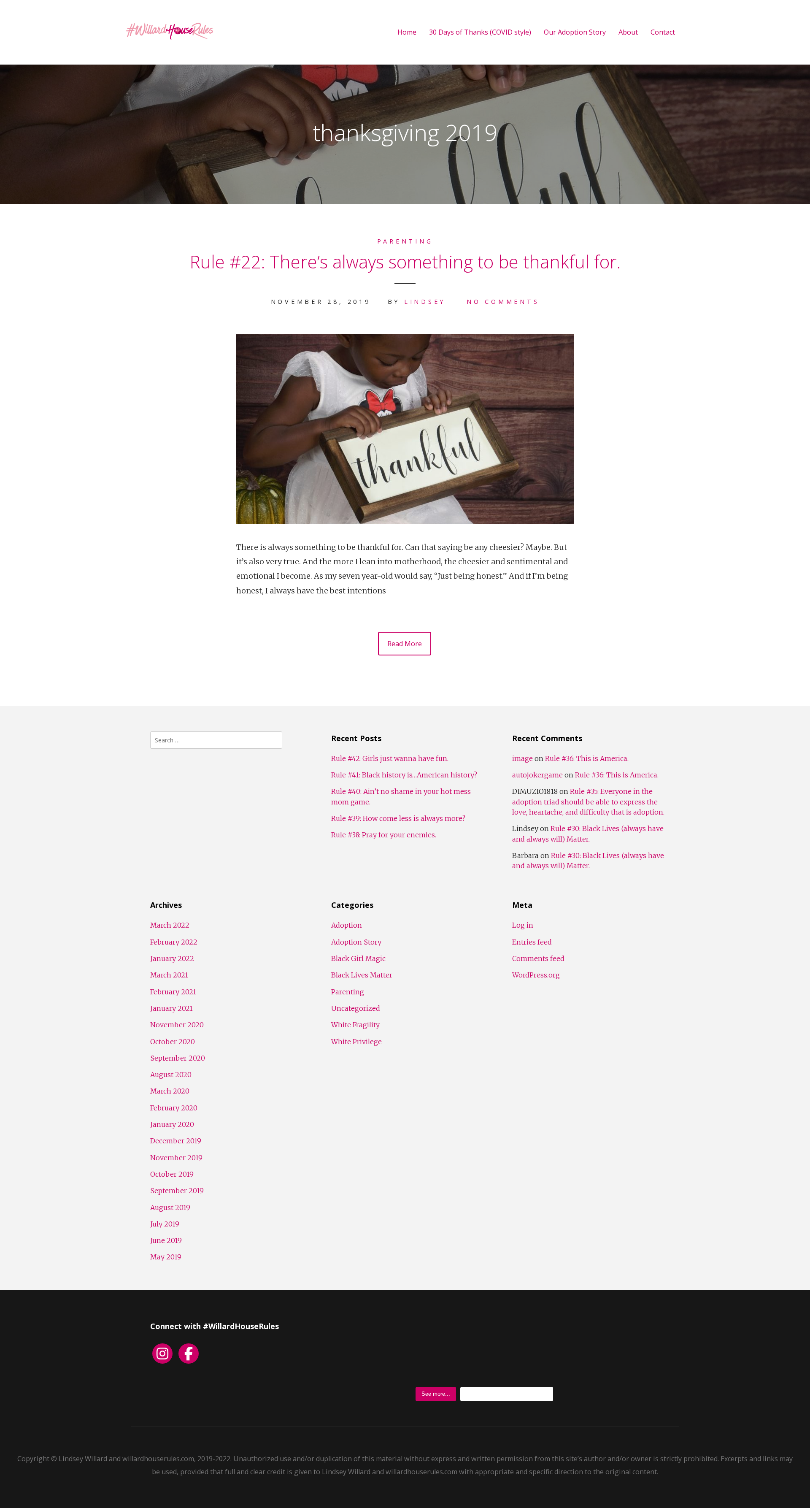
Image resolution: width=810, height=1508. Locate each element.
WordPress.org (536, 975)
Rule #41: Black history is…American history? (404, 775)
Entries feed (532, 942)
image (522, 758)
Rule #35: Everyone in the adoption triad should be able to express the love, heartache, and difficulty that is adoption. (588, 801)
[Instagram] (162, 1353)
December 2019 (175, 1141)
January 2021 (171, 1008)
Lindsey (425, 302)
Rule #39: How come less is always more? (398, 818)
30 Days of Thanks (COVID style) (480, 32)
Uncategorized (355, 1008)
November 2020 (177, 1025)
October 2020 (172, 1041)
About (628, 32)
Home (406, 32)
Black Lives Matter (361, 975)
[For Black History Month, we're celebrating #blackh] (484, 1352)
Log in (522, 925)
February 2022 (173, 942)
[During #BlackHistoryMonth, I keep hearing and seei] (380, 1352)
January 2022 (172, 958)
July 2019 (164, 1224)
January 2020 (172, 1124)
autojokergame (537, 775)
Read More (404, 643)
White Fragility (355, 1025)
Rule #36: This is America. (587, 758)
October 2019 (172, 1174)
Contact (663, 32)
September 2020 (177, 1058)
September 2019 (177, 1190)
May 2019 (165, 1257)
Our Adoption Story (575, 32)
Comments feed (538, 958)
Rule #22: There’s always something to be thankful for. (405, 261)
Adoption (346, 925)
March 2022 (169, 925)
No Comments (503, 302)
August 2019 (170, 1207)
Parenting (405, 241)
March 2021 (169, 975)
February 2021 (173, 992)
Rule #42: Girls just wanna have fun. (389, 758)
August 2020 (171, 1074)
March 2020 (169, 1091)
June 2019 (166, 1240)
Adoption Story (356, 942)
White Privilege (356, 1041)
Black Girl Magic (358, 958)
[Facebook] (188, 1353)
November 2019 (176, 1157)
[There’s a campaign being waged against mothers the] (587, 1352)
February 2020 (173, 1108)
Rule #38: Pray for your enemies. (383, 835)
